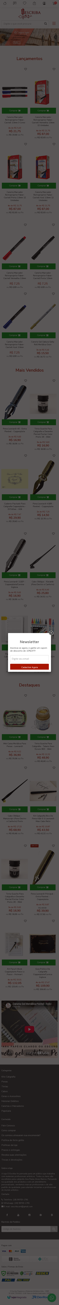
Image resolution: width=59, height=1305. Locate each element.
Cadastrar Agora (29, 667)
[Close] (51, 633)
